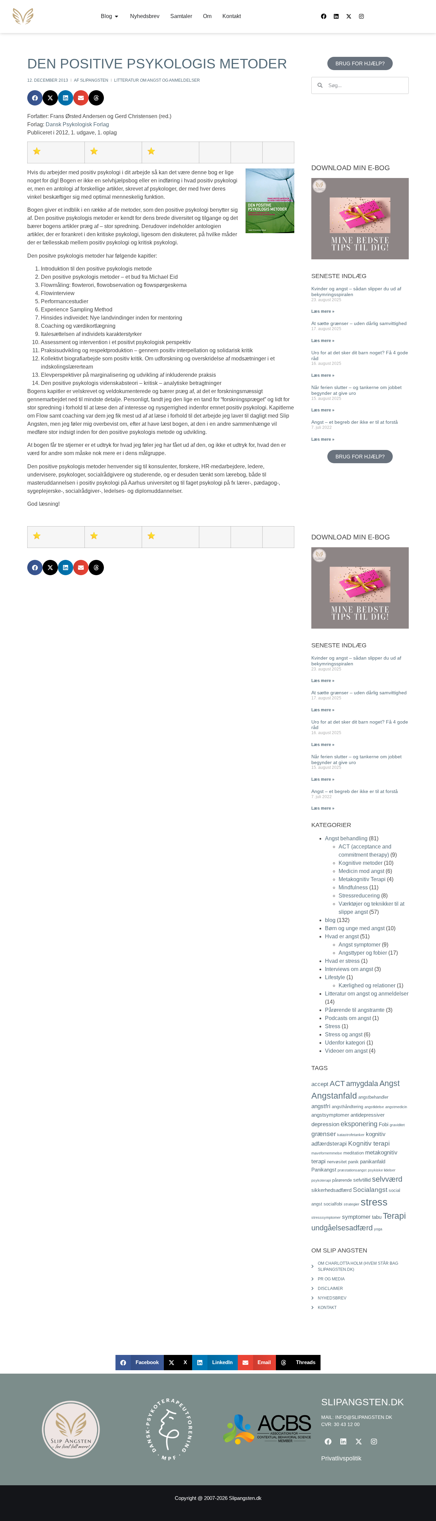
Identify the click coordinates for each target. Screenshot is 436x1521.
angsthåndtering (347, 1106)
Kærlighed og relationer (367, 985)
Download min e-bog (350, 168)
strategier (351, 1204)
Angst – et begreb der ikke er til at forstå (354, 422)
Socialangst (370, 1189)
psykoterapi (321, 1180)
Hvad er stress (342, 961)
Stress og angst (343, 1034)
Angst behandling (346, 838)
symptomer (356, 1216)
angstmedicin (396, 1107)
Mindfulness (353, 887)
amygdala (362, 1083)
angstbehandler (373, 1097)
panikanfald (372, 1161)
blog (330, 920)
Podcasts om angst (348, 1018)
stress (374, 1202)
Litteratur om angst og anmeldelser (157, 80)
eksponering (359, 1124)
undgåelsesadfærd (342, 1228)
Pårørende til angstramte (355, 1010)
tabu (377, 1217)
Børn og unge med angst (355, 928)
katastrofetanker (350, 1135)
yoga (378, 1229)
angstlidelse (374, 1107)
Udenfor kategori (345, 1043)
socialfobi (333, 1204)
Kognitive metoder (361, 863)
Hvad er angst (342, 936)
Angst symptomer (359, 945)
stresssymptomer (326, 1217)
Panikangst (323, 1169)
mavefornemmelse (326, 1153)
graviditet (397, 1125)
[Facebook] (323, 16)
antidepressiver (368, 1115)
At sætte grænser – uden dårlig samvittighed (359, 323)
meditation (353, 1152)
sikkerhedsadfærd (331, 1190)
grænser (323, 1133)
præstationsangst (352, 1170)
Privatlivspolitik (341, 1458)
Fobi (383, 1124)
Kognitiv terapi (369, 1143)
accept (319, 1084)
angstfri (320, 1106)
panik (353, 1161)
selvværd (387, 1179)
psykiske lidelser (381, 1170)
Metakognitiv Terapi (362, 879)
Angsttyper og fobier (363, 953)
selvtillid (362, 1180)
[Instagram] (361, 16)
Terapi (394, 1215)
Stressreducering (359, 896)
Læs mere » (322, 311)
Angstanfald (334, 1095)
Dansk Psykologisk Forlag (77, 124)
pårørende (342, 1180)
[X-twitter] (348, 16)
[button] (35, 98)
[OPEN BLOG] (116, 16)
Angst (389, 1083)
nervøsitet (337, 1161)
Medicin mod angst (361, 871)
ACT (337, 1083)
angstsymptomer (330, 1115)
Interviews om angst (349, 969)
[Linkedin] (336, 16)
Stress (332, 1026)
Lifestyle (335, 977)
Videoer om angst (346, 1051)
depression (325, 1124)
